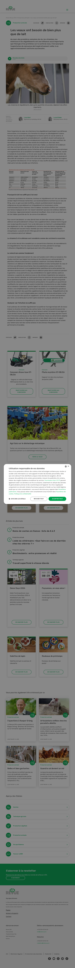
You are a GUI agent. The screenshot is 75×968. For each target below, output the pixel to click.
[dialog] (37, 484)
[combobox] (66, 466)
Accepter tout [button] (57, 499)
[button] (17, 499)
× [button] (68, 466)
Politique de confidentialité (22, 494)
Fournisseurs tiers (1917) (52, 480)
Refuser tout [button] (39, 499)
